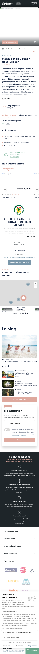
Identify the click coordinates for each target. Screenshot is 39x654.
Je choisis (19, 646)
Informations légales (12, 546)
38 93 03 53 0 (19, 254)
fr (17, 4)
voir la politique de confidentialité (23, 434)
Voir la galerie (11, 42)
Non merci (6, 646)
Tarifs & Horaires (11, 49)
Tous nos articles (19, 399)
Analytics (6, 635)
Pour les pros (9, 539)
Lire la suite (6, 98)
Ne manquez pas (11, 531)
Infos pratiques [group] (25, 115)
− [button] (35, 286)
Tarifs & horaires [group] (9, 115)
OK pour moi (32, 646)
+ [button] (35, 283)
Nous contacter (10, 553)
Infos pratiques (23, 49)
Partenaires (9, 561)
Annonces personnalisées (11, 638)
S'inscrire (19, 440)
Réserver (34, 650)
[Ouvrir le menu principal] (34, 3)
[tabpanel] (19, 122)
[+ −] (19, 293)
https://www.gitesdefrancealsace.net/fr (19, 258)
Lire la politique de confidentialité (12, 628)
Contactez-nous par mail (19, 262)
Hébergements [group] (8, 169)
